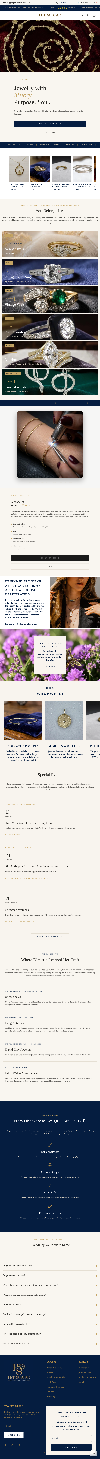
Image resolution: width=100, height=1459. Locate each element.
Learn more (50, 666)
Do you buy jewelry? (13, 1304)
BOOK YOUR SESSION (50, 558)
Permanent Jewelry (55, 1386)
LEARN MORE (50, 566)
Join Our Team (84, 1372)
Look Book (52, 1382)
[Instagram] (12, 1445)
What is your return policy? (16, 1343)
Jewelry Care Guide (56, 1377)
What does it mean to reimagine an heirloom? (24, 1294)
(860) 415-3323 (64, 2)
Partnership (83, 1367)
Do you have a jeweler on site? (17, 1265)
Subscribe (71, 1447)
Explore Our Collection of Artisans (21, 623)
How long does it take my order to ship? (22, 1333)
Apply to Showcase (87, 1377)
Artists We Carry (54, 1367)
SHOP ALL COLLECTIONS (50, 124)
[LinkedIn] (19, 1445)
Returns (50, 1391)
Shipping (51, 1396)
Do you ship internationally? (16, 1324)
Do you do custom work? (15, 1275)
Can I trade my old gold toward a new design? (24, 1314)
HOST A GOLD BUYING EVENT (50, 936)
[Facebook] (5, 1445)
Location (82, 1382)
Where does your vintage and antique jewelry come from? (30, 1285)
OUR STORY (50, 132)
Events (50, 1372)
